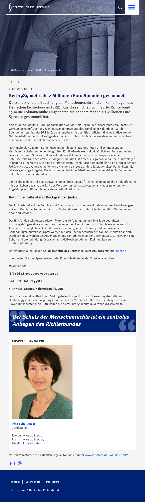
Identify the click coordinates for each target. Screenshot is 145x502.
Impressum (52, 482)
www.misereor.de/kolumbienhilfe (106, 455)
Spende (121, 251)
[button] (19, 463)
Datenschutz (32, 482)
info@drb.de (31, 443)
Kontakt (15, 482)
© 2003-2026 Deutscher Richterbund (35, 490)
